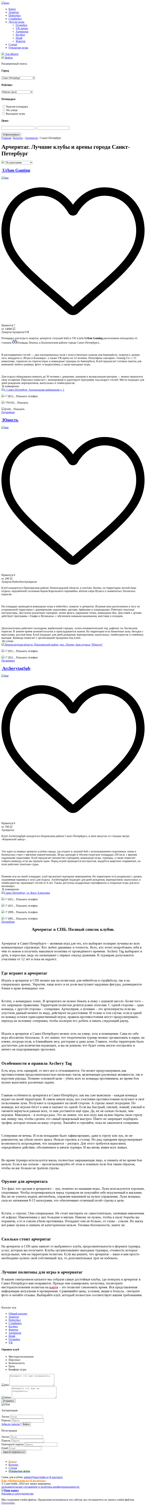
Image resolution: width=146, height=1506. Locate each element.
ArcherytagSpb (15, 668)
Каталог (14, 1464)
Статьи (13, 44)
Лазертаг (14, 12)
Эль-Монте (11, 54)
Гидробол (21, 25)
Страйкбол (15, 18)
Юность (9, 420)
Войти (26, 1424)
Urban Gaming (15, 170)
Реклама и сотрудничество (17, 1493)
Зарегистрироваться (14, 1452)
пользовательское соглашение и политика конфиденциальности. (40, 1486)
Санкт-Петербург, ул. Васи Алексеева (27, 892)
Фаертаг (21, 41)
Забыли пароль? (11, 1424)
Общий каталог (18, 1313)
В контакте (56, 1477)
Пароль (5, 1420)
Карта (12, 9)
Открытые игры (18, 47)
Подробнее (8, 412)
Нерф (19, 37)
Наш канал (11, 1490)
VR (11, 1342)
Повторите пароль (12, 1444)
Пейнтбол (15, 15)
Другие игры (16, 21)
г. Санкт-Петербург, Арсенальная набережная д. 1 (34, 389)
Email (4, 1448)
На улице (12, 110)
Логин (5, 1416)
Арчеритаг (22, 31)
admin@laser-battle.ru (36, 1477)
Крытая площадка (17, 106)
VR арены (22, 28)
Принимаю (8, 1502)
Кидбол (20, 34)
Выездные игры (15, 113)
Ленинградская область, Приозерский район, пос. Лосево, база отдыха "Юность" (53, 644)
